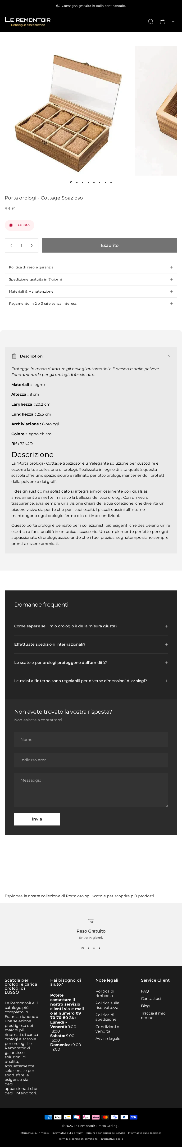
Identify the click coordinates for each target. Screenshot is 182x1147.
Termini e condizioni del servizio (105, 1132)
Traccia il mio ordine (153, 1015)
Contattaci (151, 998)
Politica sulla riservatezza (107, 1005)
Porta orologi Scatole (86, 896)
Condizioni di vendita (108, 1029)
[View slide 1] (82, 948)
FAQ (145, 991)
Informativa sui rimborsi (35, 1132)
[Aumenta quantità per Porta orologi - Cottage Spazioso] (32, 245)
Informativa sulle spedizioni (145, 1132)
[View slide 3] (94, 948)
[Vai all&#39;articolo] (71, 182)
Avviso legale (108, 1038)
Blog (145, 1006)
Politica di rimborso (105, 993)
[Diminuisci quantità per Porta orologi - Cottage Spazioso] (10, 245)
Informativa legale (111, 1138)
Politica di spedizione (106, 1017)
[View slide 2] (88, 948)
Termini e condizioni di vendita (78, 1138)
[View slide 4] (99, 948)
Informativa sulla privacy (67, 1132)
